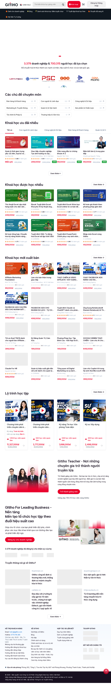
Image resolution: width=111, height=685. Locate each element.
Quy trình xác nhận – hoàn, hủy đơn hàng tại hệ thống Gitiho (42, 656)
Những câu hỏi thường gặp (14, 644)
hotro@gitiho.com (15, 632)
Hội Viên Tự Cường (14, 17)
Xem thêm (55, 173)
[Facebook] (85, 650)
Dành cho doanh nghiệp (16, 11)
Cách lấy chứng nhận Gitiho (41, 660)
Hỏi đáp (34, 637)
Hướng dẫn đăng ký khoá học (15, 647)
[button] (50, 56)
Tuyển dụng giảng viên (65, 637)
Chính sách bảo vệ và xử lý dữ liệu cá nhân (42, 644)
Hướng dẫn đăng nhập (13, 650)
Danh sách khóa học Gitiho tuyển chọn (50, 11)
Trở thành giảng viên (69, 491)
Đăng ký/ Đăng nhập (96, 4)
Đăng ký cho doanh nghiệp (20, 540)
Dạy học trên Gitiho (64, 632)
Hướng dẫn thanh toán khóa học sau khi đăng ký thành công (16, 657)
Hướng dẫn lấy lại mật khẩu (14, 653)
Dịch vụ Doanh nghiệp (65, 635)
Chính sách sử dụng (38, 640)
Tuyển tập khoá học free (76, 11)
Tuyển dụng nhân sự (64, 640)
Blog (30, 11)
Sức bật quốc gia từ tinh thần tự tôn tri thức (94, 576)
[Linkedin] (91, 650)
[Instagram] (102, 650)
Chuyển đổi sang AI (96, 11)
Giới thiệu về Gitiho (37, 632)
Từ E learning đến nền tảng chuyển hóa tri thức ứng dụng (93, 597)
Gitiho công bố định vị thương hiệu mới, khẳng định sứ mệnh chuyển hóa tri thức (42, 579)
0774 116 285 (15, 635)
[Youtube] (96, 650)
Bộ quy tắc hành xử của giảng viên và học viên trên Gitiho (41, 650)
